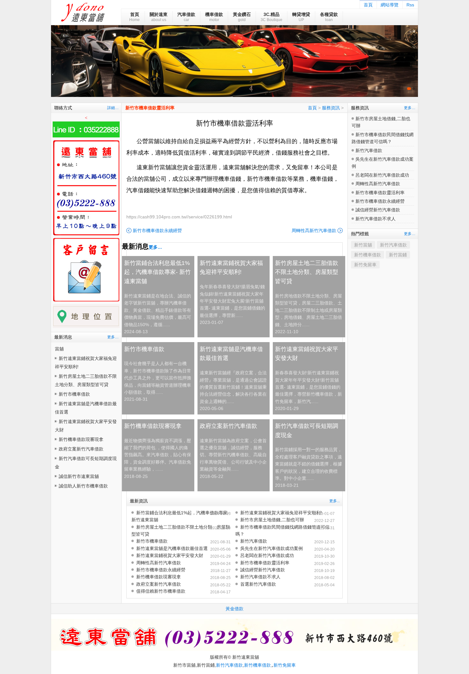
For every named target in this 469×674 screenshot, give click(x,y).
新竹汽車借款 (253, 541)
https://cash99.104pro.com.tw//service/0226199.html (179, 216)
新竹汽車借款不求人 (260, 576)
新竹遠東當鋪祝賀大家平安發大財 (306, 354)
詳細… (113, 108)
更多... (334, 501)
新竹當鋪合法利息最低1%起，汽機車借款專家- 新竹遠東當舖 (157, 272)
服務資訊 (331, 107)
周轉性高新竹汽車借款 (314, 230)
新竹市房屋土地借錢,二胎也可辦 (272, 519)
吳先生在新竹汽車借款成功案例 (271, 548)
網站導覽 (389, 4)
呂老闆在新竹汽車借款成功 (267, 555)
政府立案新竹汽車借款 (81, 448)
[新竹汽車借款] (234, 61)
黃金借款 (234, 608)
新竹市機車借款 (74, 394)
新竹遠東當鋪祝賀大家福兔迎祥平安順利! (231, 267)
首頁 (368, 4)
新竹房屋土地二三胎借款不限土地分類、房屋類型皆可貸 (306, 272)
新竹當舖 (363, 244)
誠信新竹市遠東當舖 (79, 476)
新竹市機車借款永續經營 (157, 230)
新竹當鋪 (398, 254)
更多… (113, 337)
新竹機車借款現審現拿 (81, 439)
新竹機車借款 (367, 254)
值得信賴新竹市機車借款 (160, 591)
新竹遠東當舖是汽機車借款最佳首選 (231, 354)
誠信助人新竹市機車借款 (83, 485)
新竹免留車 (365, 264)
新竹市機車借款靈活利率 (150, 107)
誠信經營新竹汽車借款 (262, 569)
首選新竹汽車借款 (258, 584)
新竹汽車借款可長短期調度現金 (306, 430)
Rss (410, 4)
